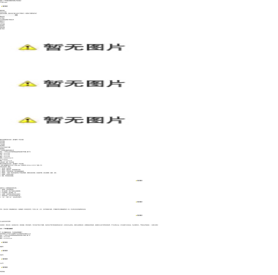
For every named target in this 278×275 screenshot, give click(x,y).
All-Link (29, 233)
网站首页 (2, 16)
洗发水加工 (11, 13)
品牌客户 (7, 19)
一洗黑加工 (27, 13)
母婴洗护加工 (33, 13)
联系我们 (2, 25)
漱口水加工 (17, 13)
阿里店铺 (2, 27)
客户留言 (2, 28)
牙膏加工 (22, 13)
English (5, 2)
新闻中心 (2, 21)
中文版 (1, 2)
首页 (7, 162)
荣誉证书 (11, 19)
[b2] (69, 138)
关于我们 (2, 18)
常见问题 (2, 24)
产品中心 (2, 22)
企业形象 (2, 19)
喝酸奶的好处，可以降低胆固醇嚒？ (13, 232)
